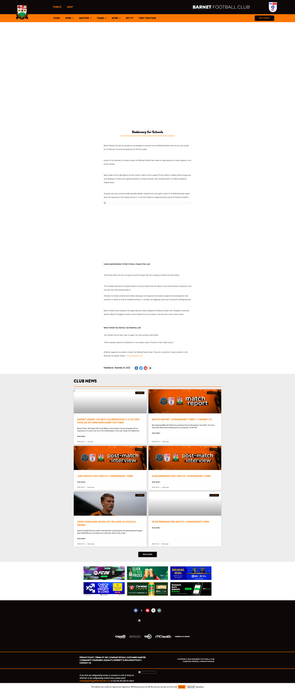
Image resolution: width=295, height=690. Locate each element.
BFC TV (129, 18)
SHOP (70, 7)
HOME (56, 18)
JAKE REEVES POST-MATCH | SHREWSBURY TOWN (105, 476)
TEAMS (100, 18)
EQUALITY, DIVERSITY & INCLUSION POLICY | (123, 660)
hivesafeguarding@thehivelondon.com (95, 680)
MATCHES (84, 18)
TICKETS (57, 7)
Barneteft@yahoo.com (135, 356)
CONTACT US (85, 663)
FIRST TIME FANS (147, 18)
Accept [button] (181, 687)
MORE (115, 18)
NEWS (68, 18)
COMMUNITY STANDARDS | (91, 660)
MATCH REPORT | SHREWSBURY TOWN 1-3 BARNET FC (182, 419)
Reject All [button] (191, 687)
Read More (200, 687)
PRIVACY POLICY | (87, 657)
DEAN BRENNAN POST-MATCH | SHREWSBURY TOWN (181, 476)
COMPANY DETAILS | (117, 657)
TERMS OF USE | (102, 657)
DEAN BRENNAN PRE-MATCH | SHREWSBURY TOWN (180, 521)
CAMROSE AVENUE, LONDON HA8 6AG (198, 661)
